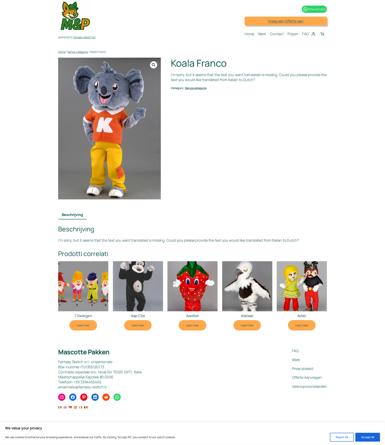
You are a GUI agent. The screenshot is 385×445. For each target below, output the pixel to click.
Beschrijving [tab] (72, 214)
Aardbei (192, 316)
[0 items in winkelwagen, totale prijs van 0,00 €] (322, 33)
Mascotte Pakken (83, 352)
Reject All (342, 437)
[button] (153, 64)
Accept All (367, 437)
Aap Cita (138, 316)
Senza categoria (78, 52)
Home (62, 52)
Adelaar (247, 316)
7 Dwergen (83, 316)
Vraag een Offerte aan (286, 21)
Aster (301, 316)
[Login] (313, 33)
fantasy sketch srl (84, 37)
